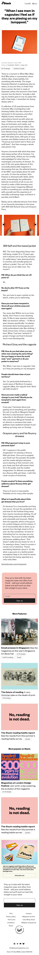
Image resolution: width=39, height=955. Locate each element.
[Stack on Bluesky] (23, 944)
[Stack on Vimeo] (17, 944)
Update (27, 739)
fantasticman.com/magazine (13, 564)
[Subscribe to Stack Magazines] (19, 841)
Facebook (11, 65)
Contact (29, 913)
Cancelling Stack (29, 919)
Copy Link (24, 65)
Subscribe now (19, 875)
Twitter (16, 65)
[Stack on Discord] (21, 944)
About (11, 926)
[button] (35, 224)
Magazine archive (28, 916)
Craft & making (7, 657)
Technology (6, 698)
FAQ (10, 913)
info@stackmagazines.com (19, 948)
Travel (19, 657)
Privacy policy (11, 916)
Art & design (5, 68)
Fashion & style (19, 68)
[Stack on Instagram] (14, 944)
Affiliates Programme (28, 923)
